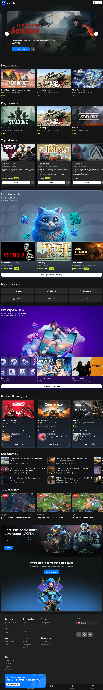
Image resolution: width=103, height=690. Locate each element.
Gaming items (45, 623)
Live (6, 638)
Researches (8, 670)
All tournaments (46, 645)
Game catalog (10, 619)
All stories (26, 642)
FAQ (24, 632)
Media (25, 638)
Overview (44, 642)
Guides (25, 651)
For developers (10, 661)
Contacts (8, 664)
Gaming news (27, 645)
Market (43, 619)
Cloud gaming (28, 619)
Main (24, 623)
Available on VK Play (11, 623)
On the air (8, 645)
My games (8, 632)
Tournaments (46, 638)
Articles (25, 648)
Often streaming (10, 642)
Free (6, 626)
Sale (6, 629)
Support (7, 667)
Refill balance (45, 626)
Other (7, 657)
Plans (24, 626)
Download (26, 629)
